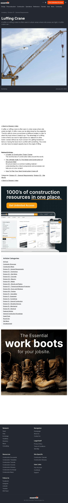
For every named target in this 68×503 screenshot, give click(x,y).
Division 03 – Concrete (9, 276)
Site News (6, 321)
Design (3, 6)
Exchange (5, 436)
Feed (4, 431)
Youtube (5, 488)
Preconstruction (11, 6)
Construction (20, 6)
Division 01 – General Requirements (13, 269)
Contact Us (37, 436)
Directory (5, 441)
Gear (48, 6)
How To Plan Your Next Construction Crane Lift (22, 171)
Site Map (36, 449)
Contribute (37, 470)
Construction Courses (9, 465)
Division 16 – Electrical (9, 308)
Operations (29, 6)
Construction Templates (9, 460)
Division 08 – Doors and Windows (13, 289)
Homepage (37, 431)
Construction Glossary (9, 467)
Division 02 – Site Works (10, 274)
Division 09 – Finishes (9, 291)
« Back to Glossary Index (9, 126)
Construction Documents (10, 457)
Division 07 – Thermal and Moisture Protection (16, 286)
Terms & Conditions (39, 446)
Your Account (38, 467)
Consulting (6, 446)
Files (4, 433)
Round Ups (6, 318)
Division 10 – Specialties (10, 294)
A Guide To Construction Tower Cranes (19, 154)
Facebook (6, 481)
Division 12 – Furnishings (10, 299)
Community (59, 6)
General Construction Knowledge (13, 313)
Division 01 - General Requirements (18, 12)
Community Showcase (9, 264)
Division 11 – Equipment (9, 296)
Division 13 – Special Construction (13, 301)
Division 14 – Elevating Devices (12, 304)
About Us (36, 433)
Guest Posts (6, 316)
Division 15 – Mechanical (10, 306)
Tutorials (43, 6)
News (52, 6)
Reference (36, 6)
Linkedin (5, 486)
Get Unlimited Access (56, 2)
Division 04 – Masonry (9, 279)
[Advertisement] (34, 107)
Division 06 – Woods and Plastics (12, 284)
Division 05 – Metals (9, 281)
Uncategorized (7, 323)
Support (36, 472)
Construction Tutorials (9, 462)
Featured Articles (8, 311)
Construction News (8, 266)
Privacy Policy (38, 444)
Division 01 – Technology (10, 271)
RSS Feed (5, 491)
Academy (4, 12)
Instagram (5, 483)
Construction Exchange (9, 469)
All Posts (5, 261)
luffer (5, 129)
